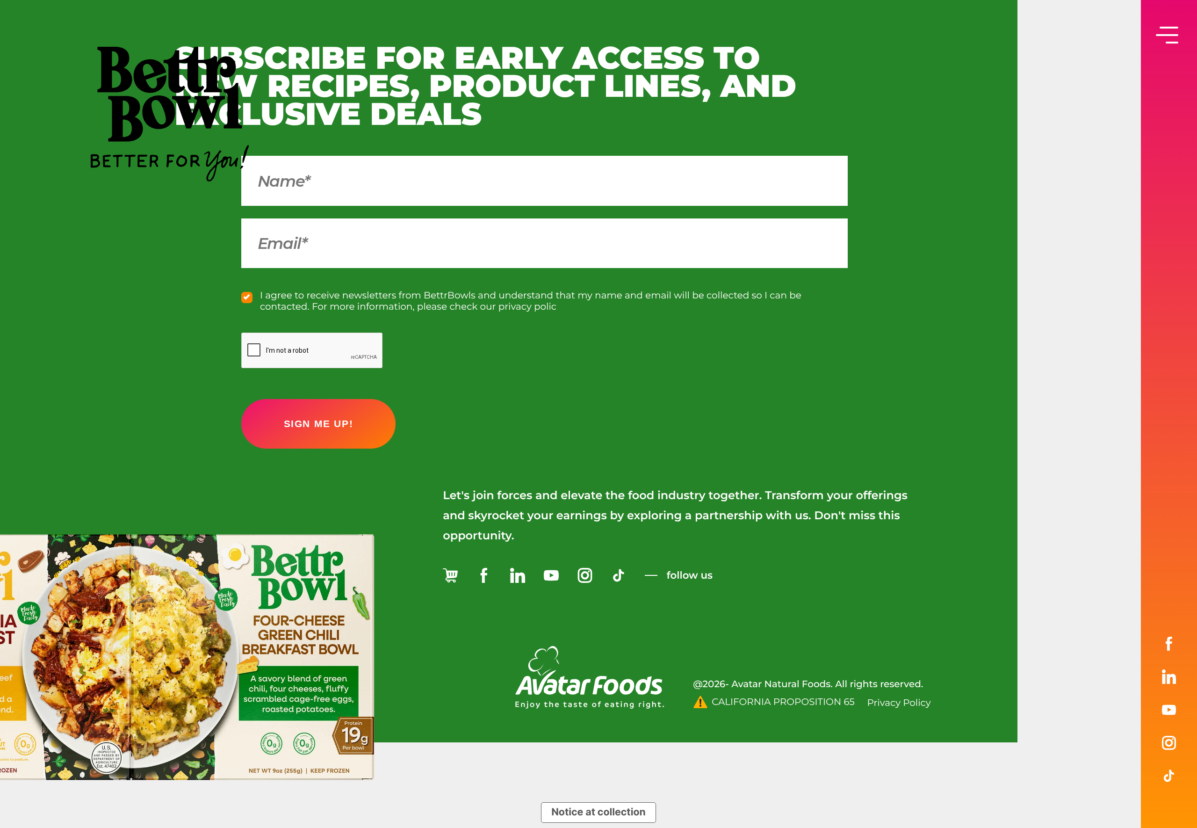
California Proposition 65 (783, 702)
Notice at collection (598, 812)
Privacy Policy (899, 703)
